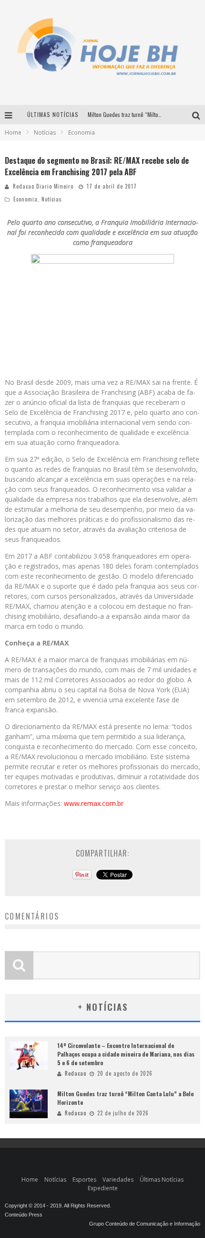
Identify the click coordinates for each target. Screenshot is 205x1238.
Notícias (51, 199)
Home (13, 132)
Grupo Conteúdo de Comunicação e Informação (144, 1224)
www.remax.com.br (93, 803)
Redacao (75, 1073)
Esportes (84, 1179)
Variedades (117, 1179)
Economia (25, 199)
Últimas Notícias (162, 1179)
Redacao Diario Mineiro (43, 186)
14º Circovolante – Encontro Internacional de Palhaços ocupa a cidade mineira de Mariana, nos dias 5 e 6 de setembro (126, 1054)
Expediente (103, 1188)
